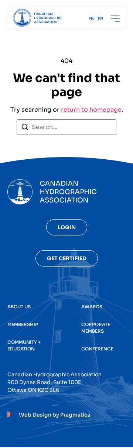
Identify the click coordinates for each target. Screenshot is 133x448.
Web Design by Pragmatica (55, 414)
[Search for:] (66, 127)
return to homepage (91, 109)
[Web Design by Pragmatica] (10, 413)
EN (91, 19)
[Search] (24, 128)
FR (100, 19)
